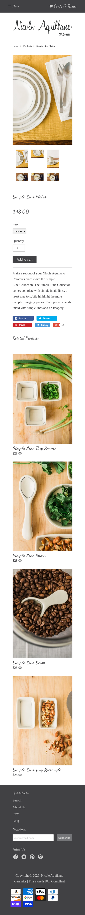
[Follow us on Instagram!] (41, 858)
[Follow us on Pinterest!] (33, 858)
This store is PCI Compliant (47, 881)
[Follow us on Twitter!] (24, 858)
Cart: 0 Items (65, 6)
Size (15, 225)
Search (17, 800)
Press (16, 814)
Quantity (18, 241)
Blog (16, 820)
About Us (19, 807)
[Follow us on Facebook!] (16, 858)
